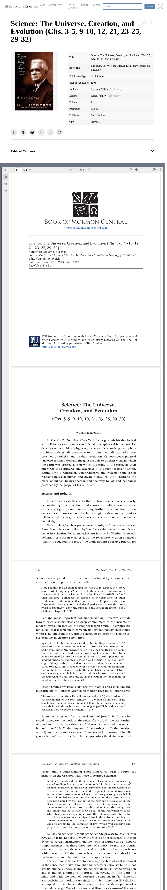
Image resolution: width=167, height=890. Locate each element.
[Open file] (142, 169)
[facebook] (14, 132)
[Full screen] (136, 169)
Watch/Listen (55, 5)
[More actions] (160, 169)
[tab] (5, 177)
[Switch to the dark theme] (130, 169)
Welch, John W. (99, 95)
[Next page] (30, 169)
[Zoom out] (71, 169)
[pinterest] (32, 132)
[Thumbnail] (5, 177)
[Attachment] (5, 191)
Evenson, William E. (101, 89)
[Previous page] (10, 169)
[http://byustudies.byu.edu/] (60, 347)
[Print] (154, 169)
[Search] (4, 169)
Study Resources (72, 6)
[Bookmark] (5, 184)
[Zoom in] (88, 169)
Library (85, 5)
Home (42, 5)
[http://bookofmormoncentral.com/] (87, 227)
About (96, 5)
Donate (150, 6)
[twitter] (23, 132)
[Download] (148, 169)
